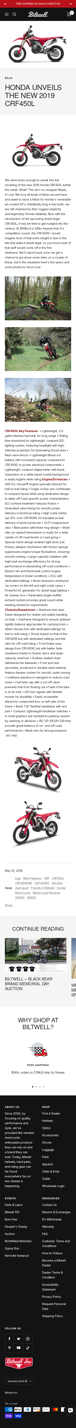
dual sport (22, 888)
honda (61, 888)
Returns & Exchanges (56, 1212)
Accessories (50, 1135)
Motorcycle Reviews (46, 892)
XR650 (31, 897)
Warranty (48, 1226)
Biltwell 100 (12, 1212)
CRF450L (58, 878)
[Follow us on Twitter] (18, 1338)
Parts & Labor (14, 1205)
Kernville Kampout (17, 1255)
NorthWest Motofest (18, 1241)
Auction (10, 1234)
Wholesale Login (53, 1186)
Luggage (48, 1149)
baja (9, 78)
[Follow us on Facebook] (9, 1338)
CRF (46, 878)
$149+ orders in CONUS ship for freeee (38, 1072)
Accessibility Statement (50, 1287)
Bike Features (32, 878)
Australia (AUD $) (17, 1381)
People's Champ (16, 1226)
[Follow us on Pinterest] (9, 1347)
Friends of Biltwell (43, 888)
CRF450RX (42, 883)
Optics (46, 1128)
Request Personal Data (54, 1306)
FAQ (45, 1234)
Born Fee (11, 1219)
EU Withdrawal (51, 1219)
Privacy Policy (51, 1296)
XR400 (20, 897)
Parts (45, 1157)
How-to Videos (52, 1253)
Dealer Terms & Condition (52, 1275)
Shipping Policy (52, 1316)
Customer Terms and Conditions (56, 1243)
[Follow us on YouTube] (18, 1347)
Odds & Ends (50, 1171)
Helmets (47, 1120)
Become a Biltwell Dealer (54, 1263)
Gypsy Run (12, 1248)
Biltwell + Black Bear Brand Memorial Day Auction (28, 983)
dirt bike (57, 883)
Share (9, 905)
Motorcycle (22, 892)
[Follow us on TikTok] (27, 1347)
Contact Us (49, 1205)
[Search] (14, 14)
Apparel (47, 1164)
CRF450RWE (23, 883)
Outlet (46, 1178)
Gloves (46, 1142)
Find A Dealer (51, 1113)
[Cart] (69, 14)
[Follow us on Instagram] (27, 1338)
